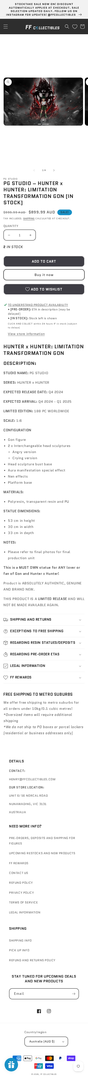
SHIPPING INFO (20, 940)
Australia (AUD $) (42, 1041)
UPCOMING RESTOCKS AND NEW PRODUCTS (42, 853)
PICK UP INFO (19, 950)
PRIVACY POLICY (21, 893)
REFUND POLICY (21, 883)
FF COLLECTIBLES (48, 1074)
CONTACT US (18, 873)
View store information (26, 334)
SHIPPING (29, 218)
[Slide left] (34, 170)
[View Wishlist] (75, 27)
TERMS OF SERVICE (23, 902)
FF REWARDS (18, 863)
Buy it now (44, 274)
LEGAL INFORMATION (24, 912)
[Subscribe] (74, 993)
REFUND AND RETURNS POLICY (32, 960)
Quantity (10, 226)
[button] (6, 27)
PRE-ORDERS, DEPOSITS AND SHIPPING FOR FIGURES (42, 840)
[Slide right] (54, 170)
